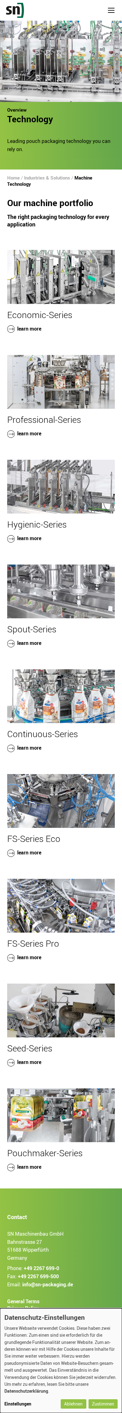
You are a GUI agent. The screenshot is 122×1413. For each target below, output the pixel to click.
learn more (29, 328)
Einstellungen (17, 1404)
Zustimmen (103, 1404)
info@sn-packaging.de (47, 1284)
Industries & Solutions (47, 178)
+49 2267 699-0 (41, 1268)
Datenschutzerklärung (26, 1391)
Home (13, 178)
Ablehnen (73, 1404)
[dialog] (61, 1360)
